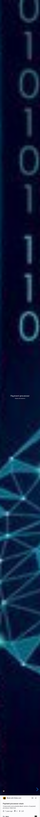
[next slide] (38, 789)
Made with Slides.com (14, 798)
